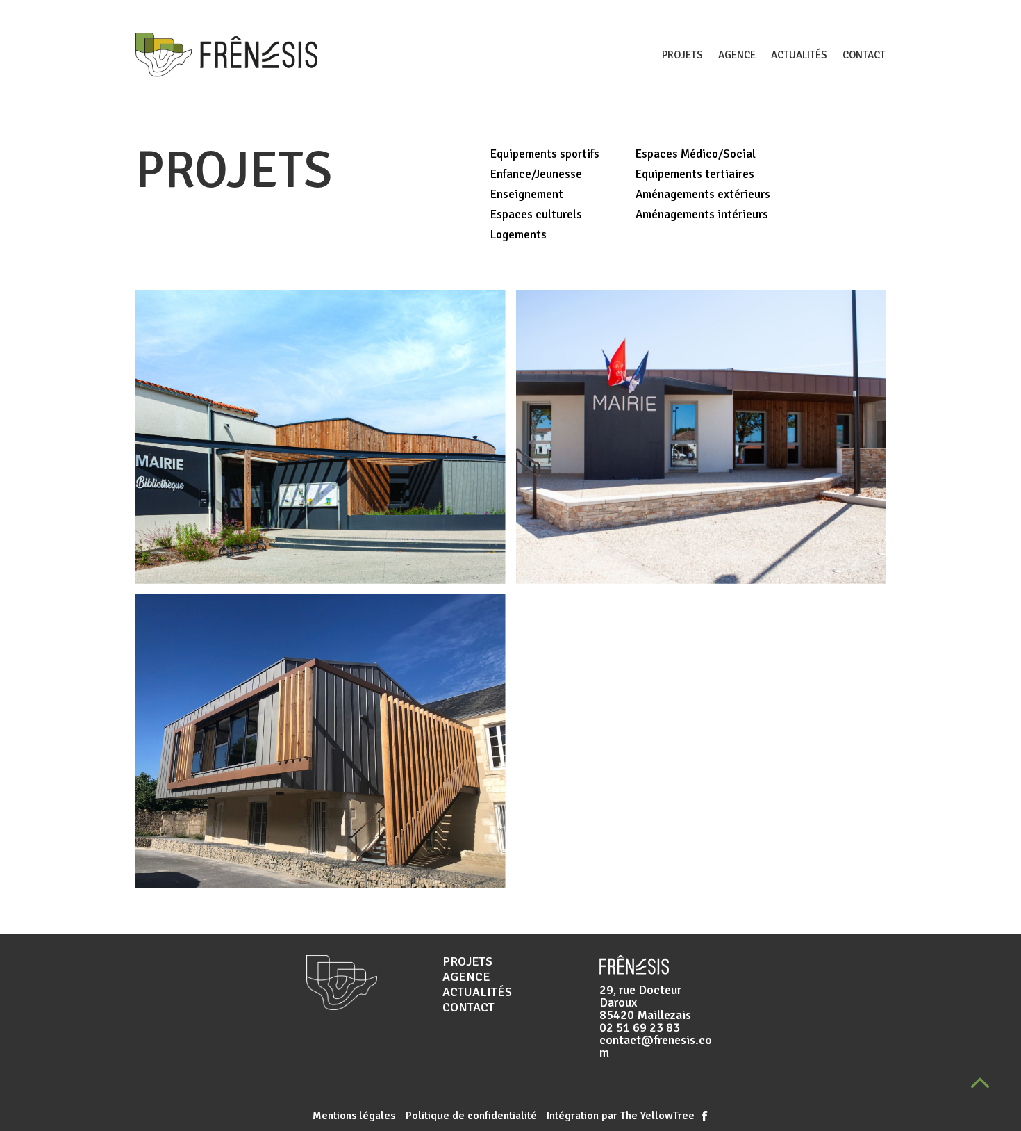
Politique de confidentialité (473, 1116)
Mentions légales (354, 1116)
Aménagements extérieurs (703, 194)
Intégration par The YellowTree (619, 1116)
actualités (799, 55)
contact (864, 55)
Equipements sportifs (544, 154)
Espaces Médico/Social (696, 154)
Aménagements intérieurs (702, 214)
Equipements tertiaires (695, 174)
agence (737, 55)
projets (682, 55)
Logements (518, 234)
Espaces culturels (536, 214)
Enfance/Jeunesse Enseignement (536, 184)
